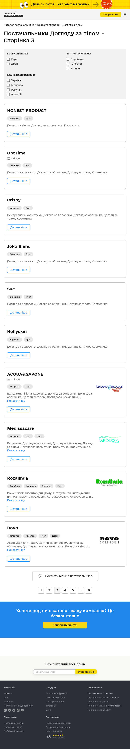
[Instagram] (5, 710)
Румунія (16, 89)
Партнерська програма (58, 723)
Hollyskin (17, 331)
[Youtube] (22, 710)
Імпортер (77, 63)
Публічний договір (14, 731)
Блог (6, 697)
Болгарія (16, 94)
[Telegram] (10, 710)
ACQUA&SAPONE (25, 374)
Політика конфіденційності (18, 705)
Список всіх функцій (57, 693)
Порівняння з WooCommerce (103, 697)
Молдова (17, 85)
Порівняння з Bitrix (98, 701)
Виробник (77, 59)
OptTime (16, 153)
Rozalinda (17, 478)
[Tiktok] (18, 710)
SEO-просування (55, 701)
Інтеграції (51, 705)
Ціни (48, 710)
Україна (16, 80)
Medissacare (20, 428)
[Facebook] (14, 710)
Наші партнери (54, 731)
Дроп (14, 63)
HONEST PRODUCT (26, 110)
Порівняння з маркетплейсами (104, 705)
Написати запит (12, 727)
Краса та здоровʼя (48, 25)
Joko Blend (19, 246)
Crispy (14, 200)
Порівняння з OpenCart (100, 693)
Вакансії (8, 701)
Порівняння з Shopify (99, 710)
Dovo (12, 527)
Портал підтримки (14, 723)
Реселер (76, 68)
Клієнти (8, 693)
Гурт (14, 59)
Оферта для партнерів (58, 727)
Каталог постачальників (19, 25)
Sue (11, 288)
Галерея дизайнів (55, 697)
